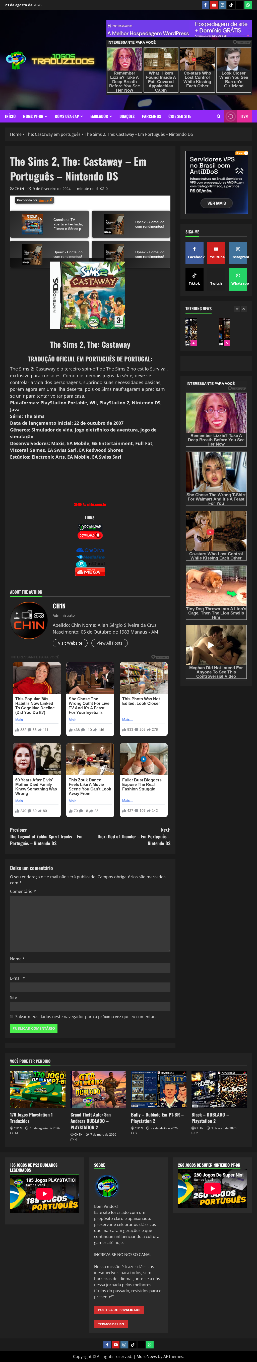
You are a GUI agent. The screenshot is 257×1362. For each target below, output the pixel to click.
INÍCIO (10, 116)
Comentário (23, 891)
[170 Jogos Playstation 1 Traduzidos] (38, 1089)
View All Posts (109, 643)
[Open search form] (219, 116)
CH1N (19, 188)
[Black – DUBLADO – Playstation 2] (219, 1089)
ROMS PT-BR (33, 116)
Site (13, 997)
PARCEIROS (151, 116)
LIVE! (244, 116)
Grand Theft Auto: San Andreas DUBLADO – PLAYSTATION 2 (91, 1120)
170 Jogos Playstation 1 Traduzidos (224, 332)
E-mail (17, 978)
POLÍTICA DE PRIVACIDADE (119, 1310)
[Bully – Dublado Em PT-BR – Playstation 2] (158, 1089)
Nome (17, 959)
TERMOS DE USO (111, 1324)
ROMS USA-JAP (67, 116)
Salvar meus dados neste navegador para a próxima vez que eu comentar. (85, 1016)
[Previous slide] (237, 309)
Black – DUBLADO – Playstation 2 (210, 1117)
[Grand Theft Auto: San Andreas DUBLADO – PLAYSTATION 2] (98, 1089)
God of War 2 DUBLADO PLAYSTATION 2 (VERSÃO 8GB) (191, 332)
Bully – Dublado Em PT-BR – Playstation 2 (157, 1117)
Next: (133, 836)
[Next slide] (244, 309)
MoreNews (147, 1356)
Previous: (46, 836)
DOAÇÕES (127, 116)
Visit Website (70, 643)
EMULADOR (99, 116)
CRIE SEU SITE (179, 116)
